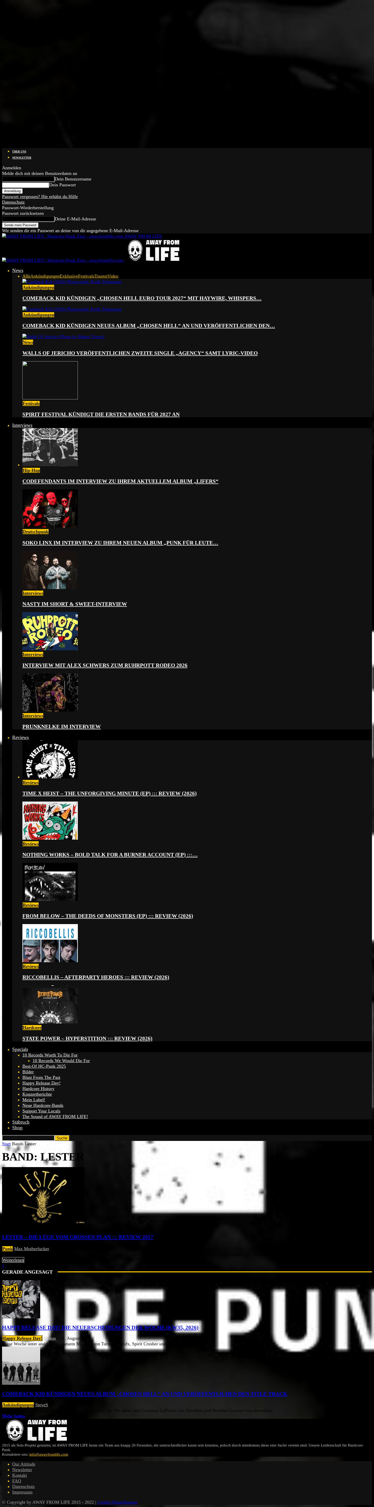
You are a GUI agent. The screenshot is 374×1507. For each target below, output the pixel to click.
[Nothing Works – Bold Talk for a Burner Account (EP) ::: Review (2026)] (50, 838)
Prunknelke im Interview (61, 727)
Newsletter (21, 157)
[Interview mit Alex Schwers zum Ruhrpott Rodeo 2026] (50, 648)
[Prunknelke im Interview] (50, 710)
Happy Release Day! (41, 1083)
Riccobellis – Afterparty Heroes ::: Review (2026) (95, 977)
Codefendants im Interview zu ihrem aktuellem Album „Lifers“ (120, 481)
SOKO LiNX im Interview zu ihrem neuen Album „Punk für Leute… (120, 543)
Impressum (22, 1492)
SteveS (41, 1404)
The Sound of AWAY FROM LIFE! (55, 1116)
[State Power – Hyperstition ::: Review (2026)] (50, 1021)
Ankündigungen (45, 276)
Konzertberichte (37, 1094)
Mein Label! (33, 1099)
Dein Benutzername (73, 179)
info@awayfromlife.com (48, 1454)
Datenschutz (13, 202)
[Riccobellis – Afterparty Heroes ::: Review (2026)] (50, 960)
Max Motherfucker (31, 1248)
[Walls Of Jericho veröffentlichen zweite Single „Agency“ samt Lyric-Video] (63, 336)
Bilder (28, 1071)
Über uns (19, 151)
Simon (50, 1338)
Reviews (20, 737)
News (17, 270)
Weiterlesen (13, 1259)
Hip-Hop (31, 470)
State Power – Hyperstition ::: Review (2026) (87, 1038)
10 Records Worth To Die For (50, 1055)
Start (6, 1143)
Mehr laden (13, 1416)
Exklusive (69, 276)
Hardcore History (38, 1088)
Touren (100, 276)
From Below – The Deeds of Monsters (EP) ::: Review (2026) (107, 916)
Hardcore (32, 1027)
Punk (7, 1248)
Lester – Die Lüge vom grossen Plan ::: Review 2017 (77, 1237)
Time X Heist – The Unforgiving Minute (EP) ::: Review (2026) (109, 793)
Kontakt (19, 1475)
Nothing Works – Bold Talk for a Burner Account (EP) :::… (110, 855)
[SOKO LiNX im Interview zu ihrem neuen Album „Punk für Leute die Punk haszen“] (50, 526)
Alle (26, 276)
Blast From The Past (41, 1077)
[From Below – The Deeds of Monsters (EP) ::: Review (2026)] (50, 899)
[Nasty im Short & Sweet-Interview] (50, 587)
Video (112, 276)
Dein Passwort (62, 184)
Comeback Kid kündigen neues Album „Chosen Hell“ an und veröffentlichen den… (148, 326)
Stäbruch (21, 1122)
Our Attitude (23, 1464)
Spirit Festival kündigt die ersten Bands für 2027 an (101, 414)
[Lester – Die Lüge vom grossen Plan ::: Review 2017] (43, 1225)
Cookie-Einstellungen (117, 1502)
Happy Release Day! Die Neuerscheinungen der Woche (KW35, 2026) (100, 1327)
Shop (17, 1127)
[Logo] (63, 260)
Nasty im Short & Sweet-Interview (74, 604)
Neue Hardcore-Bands (42, 1105)
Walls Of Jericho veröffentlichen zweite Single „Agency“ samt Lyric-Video (140, 353)
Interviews (22, 425)
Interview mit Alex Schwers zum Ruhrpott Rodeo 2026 (105, 665)
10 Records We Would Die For (61, 1060)
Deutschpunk (36, 531)
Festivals (86, 276)
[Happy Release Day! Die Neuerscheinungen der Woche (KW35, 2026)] (21, 1316)
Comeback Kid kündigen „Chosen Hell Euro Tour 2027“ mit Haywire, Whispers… (142, 298)
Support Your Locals (41, 1110)
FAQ (16, 1480)
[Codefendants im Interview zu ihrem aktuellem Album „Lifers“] (50, 464)
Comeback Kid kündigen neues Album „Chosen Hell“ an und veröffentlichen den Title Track (144, 1394)
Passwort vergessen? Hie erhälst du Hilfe (40, 196)
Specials (20, 1049)
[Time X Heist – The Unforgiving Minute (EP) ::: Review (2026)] (50, 776)
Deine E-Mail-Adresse (75, 218)
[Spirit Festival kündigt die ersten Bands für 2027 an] (50, 397)
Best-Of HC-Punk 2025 (44, 1066)
